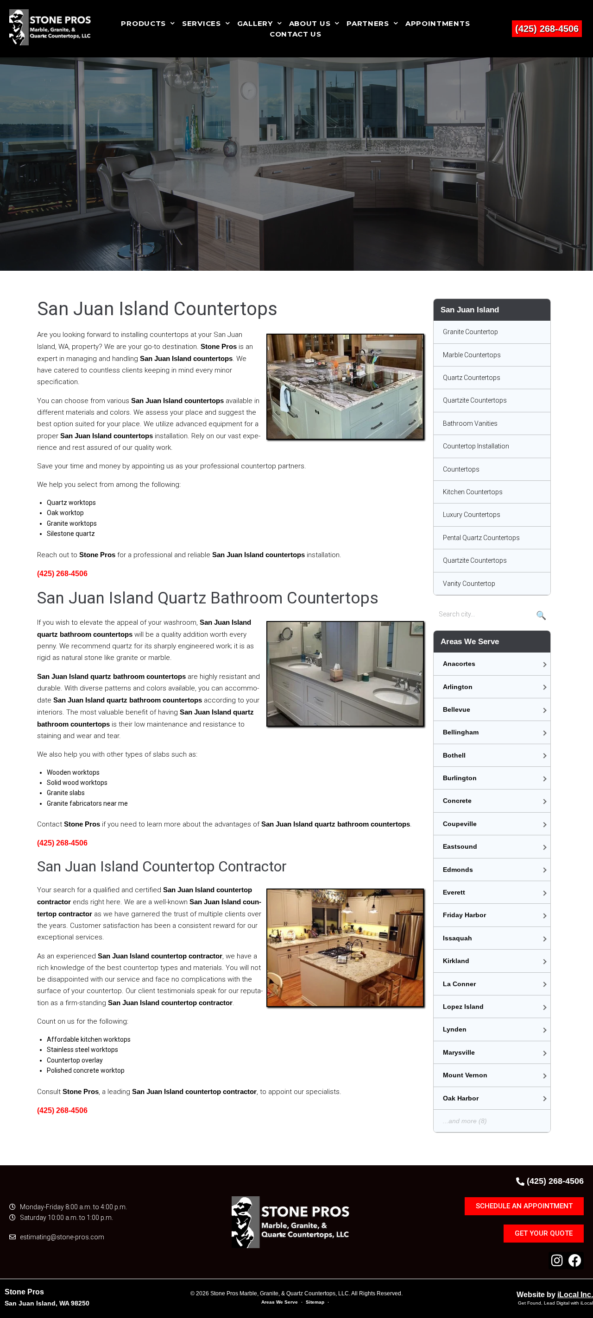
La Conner (459, 984)
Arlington (458, 686)
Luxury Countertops (471, 514)
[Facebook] (575, 1260)
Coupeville (460, 823)
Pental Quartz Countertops (481, 537)
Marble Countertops (472, 355)
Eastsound (460, 846)
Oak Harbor (461, 1098)
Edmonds (458, 869)
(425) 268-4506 (547, 29)
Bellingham (461, 732)
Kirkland (456, 960)
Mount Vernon (465, 1075)
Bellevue (456, 709)
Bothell (454, 755)
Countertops (461, 469)
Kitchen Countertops (473, 492)
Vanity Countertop (469, 583)
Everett (454, 892)
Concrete (457, 800)
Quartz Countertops (471, 377)
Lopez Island (463, 1006)
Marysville (459, 1052)
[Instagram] (557, 1260)
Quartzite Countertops (475, 400)
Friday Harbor (464, 915)
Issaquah (457, 938)
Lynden (455, 1029)
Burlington (460, 778)
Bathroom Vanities (470, 423)
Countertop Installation (476, 446)
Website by (555, 1295)
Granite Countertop (470, 332)
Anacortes (459, 663)
